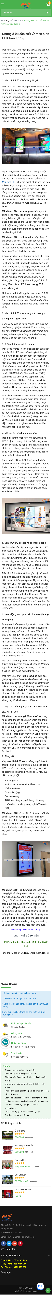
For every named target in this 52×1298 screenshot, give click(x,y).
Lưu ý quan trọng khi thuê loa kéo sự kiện (22, 1111)
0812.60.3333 (15, 1233)
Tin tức (6, 1066)
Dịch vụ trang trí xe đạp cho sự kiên (19, 993)
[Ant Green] (26, 5)
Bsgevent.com (31, 1291)
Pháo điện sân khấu (24, 1145)
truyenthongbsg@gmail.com (21, 1237)
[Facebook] (3, 1243)
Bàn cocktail (20, 1160)
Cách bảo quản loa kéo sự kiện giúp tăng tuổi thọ (26, 1098)
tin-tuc (18, 20)
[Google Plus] (14, 1243)
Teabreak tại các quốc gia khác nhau (20, 998)
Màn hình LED (9, 182)
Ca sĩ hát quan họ (23, 1189)
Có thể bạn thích (11, 1123)
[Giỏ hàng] (48, 5)
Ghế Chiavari (20, 1175)
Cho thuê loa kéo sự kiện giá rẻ (18, 1115)
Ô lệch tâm (20, 1131)
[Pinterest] (20, 1243)
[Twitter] (9, 1243)
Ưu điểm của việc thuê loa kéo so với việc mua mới (26, 1101)
